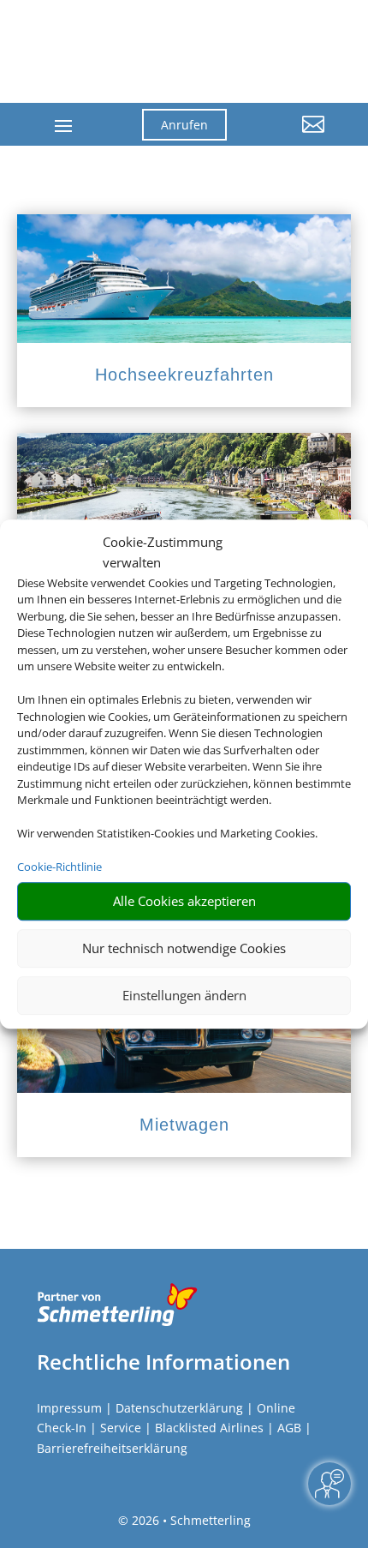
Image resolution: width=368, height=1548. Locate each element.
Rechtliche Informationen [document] (163, 1362)
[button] (288, 137)
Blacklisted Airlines (209, 1427)
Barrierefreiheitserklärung (112, 1448)
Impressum (69, 1408)
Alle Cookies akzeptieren (184, 900)
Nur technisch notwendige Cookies (184, 948)
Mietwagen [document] (184, 1124)
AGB (289, 1427)
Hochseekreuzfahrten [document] (184, 374)
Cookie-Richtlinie (59, 866)
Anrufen (184, 125)
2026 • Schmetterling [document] (189, 1520)
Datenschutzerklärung (179, 1408)
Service (120, 1427)
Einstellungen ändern (184, 995)
